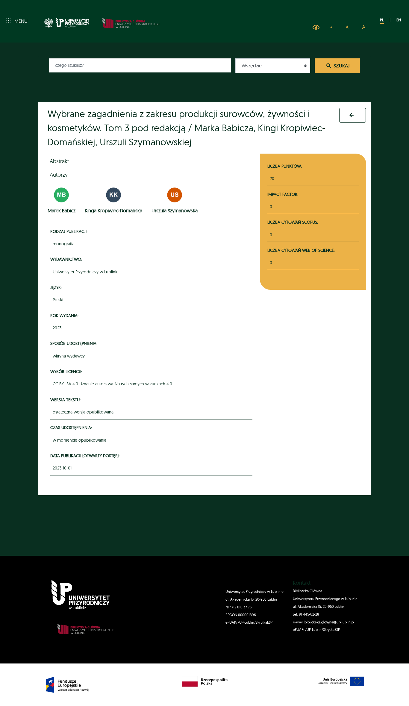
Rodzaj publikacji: (69, 231)
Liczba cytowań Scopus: (292, 222)
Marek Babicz (61, 210)
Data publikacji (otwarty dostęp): (85, 455)
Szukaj (341, 66)
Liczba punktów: (284, 166)
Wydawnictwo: (67, 259)
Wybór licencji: (67, 371)
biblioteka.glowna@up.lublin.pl (329, 622)
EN (398, 19)
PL (382, 19)
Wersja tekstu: (66, 399)
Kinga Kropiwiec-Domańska (113, 210)
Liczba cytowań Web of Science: (301, 250)
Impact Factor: (282, 194)
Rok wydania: (65, 315)
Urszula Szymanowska (175, 210)
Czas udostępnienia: (72, 427)
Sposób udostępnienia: (74, 343)
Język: (56, 287)
